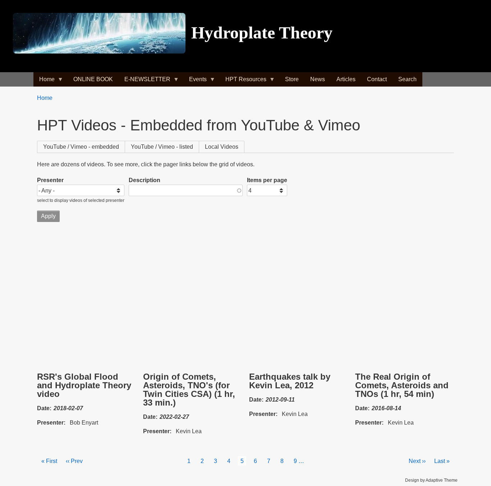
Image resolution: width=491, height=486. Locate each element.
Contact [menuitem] (377, 79)
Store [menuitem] (292, 79)
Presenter (50, 180)
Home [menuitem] (44, 81)
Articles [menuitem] (345, 79)
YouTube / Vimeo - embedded (84, 147)
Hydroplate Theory (261, 32)
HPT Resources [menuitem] (243, 81)
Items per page (267, 180)
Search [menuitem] (407, 79)
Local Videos (221, 147)
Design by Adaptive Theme (431, 480)
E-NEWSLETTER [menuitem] (144, 81)
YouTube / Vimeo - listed (162, 147)
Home (44, 98)
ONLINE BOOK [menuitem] (93, 79)
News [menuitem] (317, 79)
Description (144, 180)
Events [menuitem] (195, 81)
